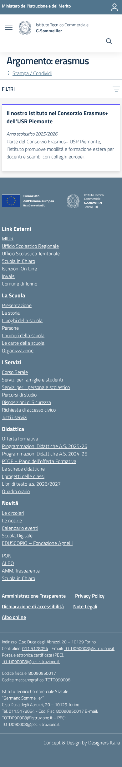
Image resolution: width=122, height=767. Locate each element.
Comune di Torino (19, 283)
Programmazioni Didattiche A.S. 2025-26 (44, 446)
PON (7, 555)
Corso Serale (15, 372)
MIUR (7, 238)
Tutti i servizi (14, 417)
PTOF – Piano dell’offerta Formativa (39, 461)
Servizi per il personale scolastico (36, 387)
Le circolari (13, 513)
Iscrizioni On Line (19, 268)
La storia (11, 313)
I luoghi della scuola (22, 320)
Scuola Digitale (17, 535)
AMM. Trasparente (21, 570)
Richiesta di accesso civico (29, 409)
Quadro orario (16, 491)
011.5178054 (35, 648)
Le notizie (12, 520)
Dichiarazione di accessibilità (33, 606)
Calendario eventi (20, 528)
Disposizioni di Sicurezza (26, 402)
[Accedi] (114, 7)
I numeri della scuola (23, 335)
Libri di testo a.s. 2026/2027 (31, 483)
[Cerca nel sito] (109, 42)
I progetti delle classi (23, 476)
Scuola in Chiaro (18, 261)
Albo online (14, 617)
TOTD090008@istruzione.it (89, 648)
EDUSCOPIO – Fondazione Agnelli (37, 543)
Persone (10, 328)
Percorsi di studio (19, 394)
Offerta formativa (20, 438)
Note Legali (85, 606)
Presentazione (17, 305)
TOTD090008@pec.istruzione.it (31, 661)
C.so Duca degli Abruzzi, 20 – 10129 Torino (57, 641)
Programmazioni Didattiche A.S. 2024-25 (44, 453)
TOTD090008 (57, 679)
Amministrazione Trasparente (34, 595)
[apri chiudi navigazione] (9, 28)
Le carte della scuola (23, 343)
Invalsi (8, 276)
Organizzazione (17, 350)
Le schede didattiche (23, 468)
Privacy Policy (89, 595)
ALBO (8, 563)
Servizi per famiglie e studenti (32, 379)
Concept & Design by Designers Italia (81, 742)
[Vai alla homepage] (25, 28)
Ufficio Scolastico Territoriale (31, 253)
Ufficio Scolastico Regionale (30, 246)
